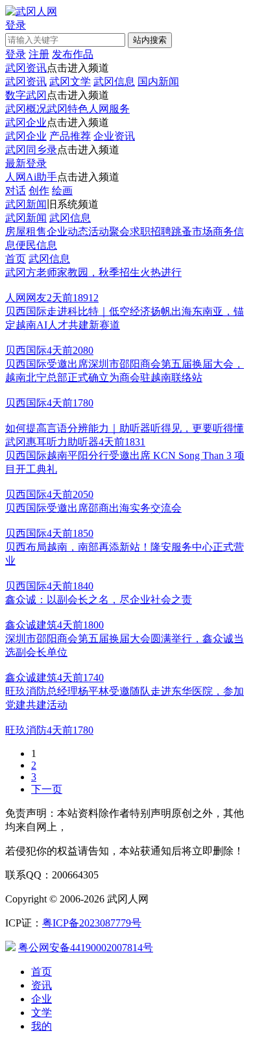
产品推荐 (70, 136)
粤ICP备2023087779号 (91, 922)
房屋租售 (26, 231)
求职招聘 (150, 231)
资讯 (41, 985)
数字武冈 (26, 95)
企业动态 (67, 231)
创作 (39, 190)
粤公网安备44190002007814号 (85, 947)
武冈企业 (26, 122)
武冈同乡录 (31, 149)
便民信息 (36, 245)
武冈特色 (67, 108)
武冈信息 (114, 81)
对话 (15, 190)
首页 (15, 258)
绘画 (62, 190)
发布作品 (72, 54)
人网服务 (109, 108)
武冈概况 (26, 108)
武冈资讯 (26, 67)
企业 (41, 998)
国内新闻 (158, 81)
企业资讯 (114, 136)
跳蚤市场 (192, 231)
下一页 (46, 789)
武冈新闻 (26, 204)
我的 (41, 1026)
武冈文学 (70, 81)
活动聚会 (109, 231)
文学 (41, 1012)
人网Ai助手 (31, 176)
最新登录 (26, 163)
